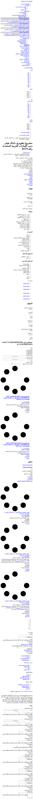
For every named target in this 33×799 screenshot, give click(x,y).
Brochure (27, 410)
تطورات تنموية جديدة (24, 665)
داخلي (27, 278)
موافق (30, 705)
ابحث (31, 362)
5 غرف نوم (20, 560)
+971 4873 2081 (28, 67)
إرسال (30, 643)
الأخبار (27, 675)
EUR (28, 91)
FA (28, 77)
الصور (30, 176)
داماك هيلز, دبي (25, 402)
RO (28, 85)
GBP (28, 97)
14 (28, 628)
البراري (27, 688)
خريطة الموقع (25, 660)
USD (28, 94)
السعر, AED (29, 358)
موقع (31, 178)
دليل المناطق (26, 679)
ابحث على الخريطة (24, 677)
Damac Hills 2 (25, 687)
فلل (28, 668)
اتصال (30, 169)
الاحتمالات (29, 175)
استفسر (30, 172)
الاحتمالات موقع (28, 179)
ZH (28, 78)
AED (28, 93)
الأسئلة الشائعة (25, 676)
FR (28, 81)
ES (28, 80)
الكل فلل (27, 570)
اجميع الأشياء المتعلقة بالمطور (24, 481)
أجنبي (27, 276)
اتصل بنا (30, 185)
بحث (31, 347)
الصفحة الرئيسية (28, 173)
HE (28, 86)
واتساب (30, 171)
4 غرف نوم (9, 559)
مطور (30, 182)
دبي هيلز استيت (25, 686)
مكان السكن (29, 354)
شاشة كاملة (26, 152)
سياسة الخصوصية (24, 658)
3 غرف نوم (9, 606)
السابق (27, 362)
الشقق (30, 181)
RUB (28, 96)
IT (28, 82)
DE (28, 75)
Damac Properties (25, 407)
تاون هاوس (26, 669)
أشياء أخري (29, 184)
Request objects (25, 522)
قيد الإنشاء (26, 666)
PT (28, 84)
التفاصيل (30, 478)
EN (28, 74)
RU (28, 73)
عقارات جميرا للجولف (23, 684)
